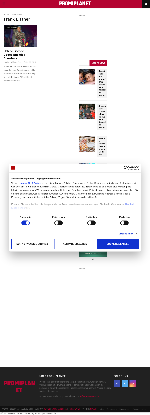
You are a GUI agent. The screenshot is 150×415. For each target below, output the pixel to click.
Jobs (143, 409)
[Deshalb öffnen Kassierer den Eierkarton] (87, 144)
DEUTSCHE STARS (11, 27)
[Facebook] (117, 383)
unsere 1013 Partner (31, 183)
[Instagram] (132, 383)
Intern (102, 409)
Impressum (112, 409)
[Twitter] (125, 383)
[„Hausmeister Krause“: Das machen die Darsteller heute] (87, 111)
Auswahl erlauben (75, 244)
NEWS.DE (93, 409)
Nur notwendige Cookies (32, 244)
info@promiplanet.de (89, 396)
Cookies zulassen (117, 244)
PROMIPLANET (75, 4)
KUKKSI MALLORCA (59, 409)
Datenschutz (124, 409)
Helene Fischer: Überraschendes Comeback (14, 55)
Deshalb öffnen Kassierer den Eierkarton (102, 146)
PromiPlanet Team (14, 62)
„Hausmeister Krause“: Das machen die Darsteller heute (102, 117)
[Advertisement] (101, 35)
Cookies (135, 409)
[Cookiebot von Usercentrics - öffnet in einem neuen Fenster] (126, 168)
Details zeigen (126, 234)
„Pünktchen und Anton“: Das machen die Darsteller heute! (102, 83)
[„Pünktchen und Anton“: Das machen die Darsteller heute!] (87, 76)
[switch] (58, 223)
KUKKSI (47, 409)
